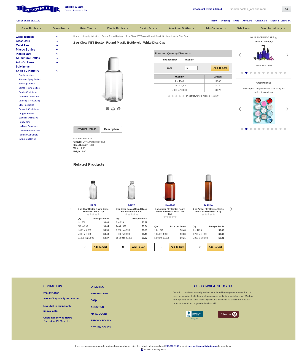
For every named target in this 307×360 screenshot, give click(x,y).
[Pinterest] (119, 109)
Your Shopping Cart (262, 37)
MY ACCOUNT (99, 313)
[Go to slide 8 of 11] (272, 73)
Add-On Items (214, 28)
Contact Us (261, 21)
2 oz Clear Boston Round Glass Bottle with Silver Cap (131, 210)
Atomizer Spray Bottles (30, 79)
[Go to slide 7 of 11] (268, 73)
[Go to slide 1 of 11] (242, 73)
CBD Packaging (26, 105)
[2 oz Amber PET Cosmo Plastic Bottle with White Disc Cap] (208, 188)
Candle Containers (28, 92)
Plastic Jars (147, 28)
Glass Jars (59, 28)
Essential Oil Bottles (28, 118)
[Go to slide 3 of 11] (251, 73)
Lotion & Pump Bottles (29, 130)
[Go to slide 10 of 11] (280, 73)
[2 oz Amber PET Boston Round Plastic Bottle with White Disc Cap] (170, 188)
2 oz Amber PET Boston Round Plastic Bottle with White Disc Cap (170, 211)
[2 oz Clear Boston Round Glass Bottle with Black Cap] (93, 188)
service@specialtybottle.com (61, 298)
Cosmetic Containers (29, 109)
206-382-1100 (172, 346)
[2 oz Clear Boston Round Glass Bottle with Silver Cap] (131, 188)
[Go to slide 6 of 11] (263, 73)
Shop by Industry (271, 28)
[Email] (107, 109)
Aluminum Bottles (180, 28)
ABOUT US (97, 307)
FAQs (236, 21)
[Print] (113, 109)
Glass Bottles (29, 28)
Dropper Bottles (26, 113)
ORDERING (97, 286)
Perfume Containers (28, 135)
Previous (70, 209)
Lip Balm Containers (28, 126)
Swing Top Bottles (27, 139)
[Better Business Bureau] (194, 315)
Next (231, 209)
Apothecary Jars (26, 75)
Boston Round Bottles (29, 88)
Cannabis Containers (29, 96)
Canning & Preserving (29, 100)
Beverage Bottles (27, 83)
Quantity (189, 60)
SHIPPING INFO (100, 293)
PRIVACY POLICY (101, 320)
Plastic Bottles (116, 28)
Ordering (225, 21)
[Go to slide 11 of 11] (285, 73)
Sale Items (243, 28)
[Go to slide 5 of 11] (259, 73)
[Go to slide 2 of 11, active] (246, 73)
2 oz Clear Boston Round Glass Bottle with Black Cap (93, 210)
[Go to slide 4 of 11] (255, 73)
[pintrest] (228, 314)
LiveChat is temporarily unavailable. (57, 308)
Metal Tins (86, 28)
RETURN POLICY (101, 327)
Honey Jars (24, 122)
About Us (247, 21)
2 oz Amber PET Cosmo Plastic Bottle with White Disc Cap (208, 210)
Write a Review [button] (210, 96)
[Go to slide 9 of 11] (276, 73)
